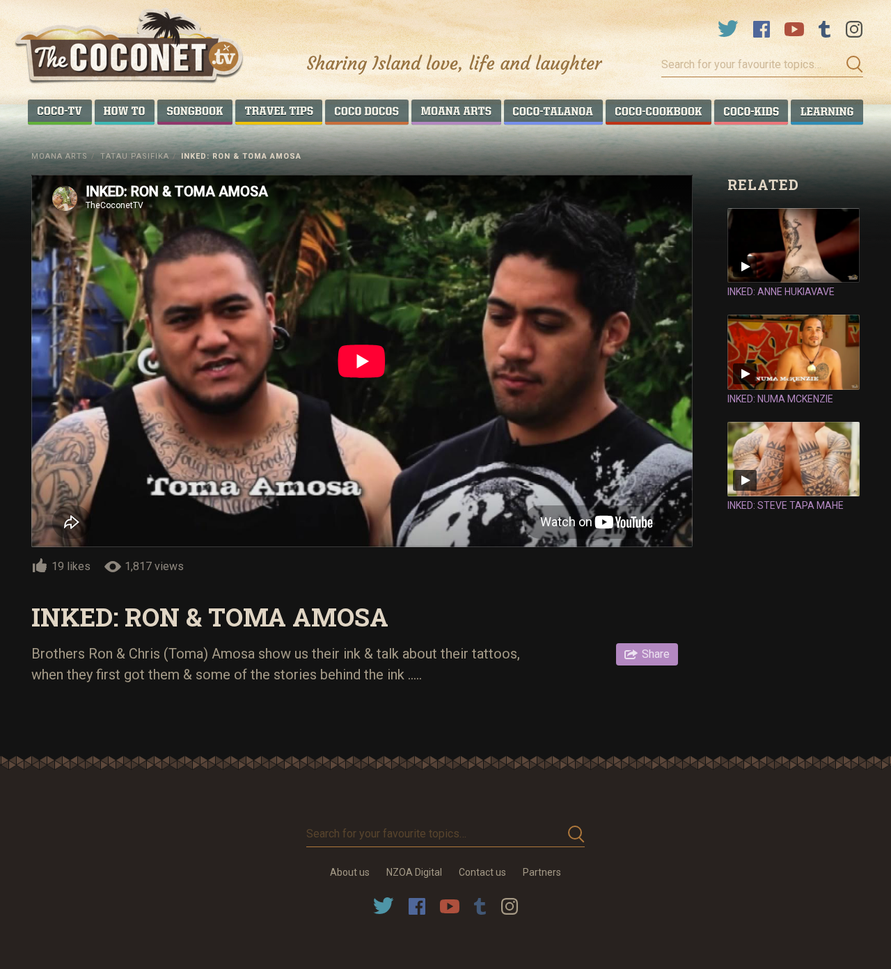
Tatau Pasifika (134, 156)
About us (350, 872)
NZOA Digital (414, 872)
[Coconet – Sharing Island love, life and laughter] (130, 47)
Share (656, 654)
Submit (850, 64)
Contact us (482, 872)
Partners (542, 872)
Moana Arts (59, 156)
